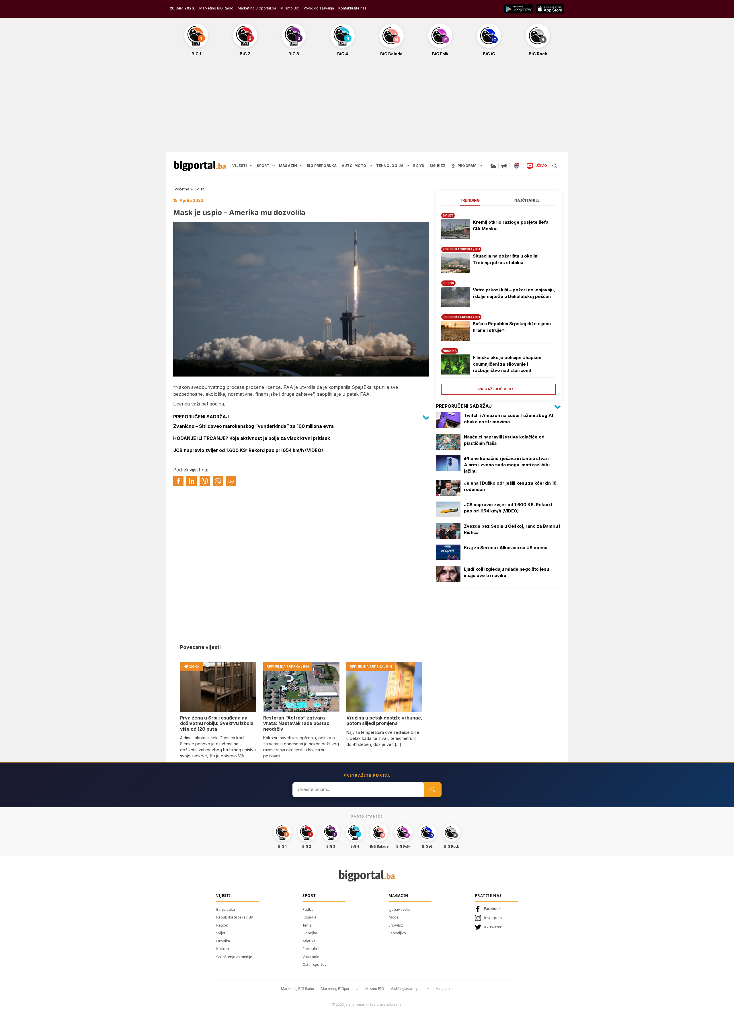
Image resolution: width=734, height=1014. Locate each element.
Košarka (309, 917)
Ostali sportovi (314, 964)
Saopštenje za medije (234, 956)
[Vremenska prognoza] (493, 165)
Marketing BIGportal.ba (339, 988)
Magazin (399, 895)
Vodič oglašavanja (319, 8)
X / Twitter (492, 926)
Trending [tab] (470, 200)
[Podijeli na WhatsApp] (218, 481)
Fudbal (308, 909)
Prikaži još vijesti (498, 389)
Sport (309, 895)
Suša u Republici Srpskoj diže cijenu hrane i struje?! (512, 327)
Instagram (493, 917)
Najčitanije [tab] (527, 200)
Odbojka (309, 932)
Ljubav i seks (399, 909)
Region (222, 925)
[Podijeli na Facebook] (178, 481)
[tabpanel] (498, 301)
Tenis (306, 925)
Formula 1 (311, 948)
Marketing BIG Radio (216, 8)
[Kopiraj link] (231, 481)
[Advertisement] (367, 107)
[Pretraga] (554, 166)
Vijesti (223, 895)
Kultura (222, 948)
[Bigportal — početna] (200, 166)
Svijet (199, 189)
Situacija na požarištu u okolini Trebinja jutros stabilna (505, 259)
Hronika (223, 940)
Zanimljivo (397, 932)
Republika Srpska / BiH (235, 917)
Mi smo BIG (374, 988)
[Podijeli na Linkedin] (191, 481)
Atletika (308, 940)
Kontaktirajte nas (352, 8)
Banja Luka (225, 909)
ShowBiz (396, 925)
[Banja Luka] (516, 166)
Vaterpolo (310, 956)
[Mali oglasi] (504, 165)
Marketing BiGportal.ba (257, 8)
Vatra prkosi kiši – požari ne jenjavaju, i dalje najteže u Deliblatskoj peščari (514, 293)
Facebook (492, 908)
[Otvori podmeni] (251, 166)
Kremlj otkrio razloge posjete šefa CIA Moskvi (510, 225)
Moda (394, 917)
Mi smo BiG (289, 8)
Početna (182, 189)
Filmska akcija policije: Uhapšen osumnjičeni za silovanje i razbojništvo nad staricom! (507, 364)
